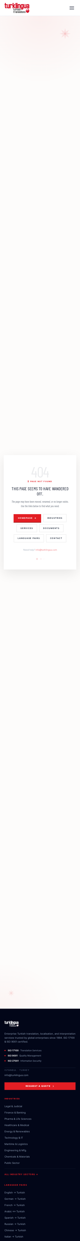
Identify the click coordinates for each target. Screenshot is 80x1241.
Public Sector (12, 1162)
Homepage (27, 518)
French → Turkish (14, 1205)
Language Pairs (29, 538)
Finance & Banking (15, 1112)
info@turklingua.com (46, 549)
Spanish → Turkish (15, 1217)
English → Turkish (14, 1192)
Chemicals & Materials (17, 1156)
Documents (51, 528)
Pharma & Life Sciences (17, 1118)
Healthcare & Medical (16, 1125)
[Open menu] (72, 8)
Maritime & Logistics (16, 1144)
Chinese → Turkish (15, 1230)
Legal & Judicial (13, 1106)
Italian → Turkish (13, 1236)
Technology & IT (13, 1137)
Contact (56, 538)
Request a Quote (38, 1086)
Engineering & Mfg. (15, 1150)
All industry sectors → (21, 1174)
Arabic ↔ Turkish (14, 1211)
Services (26, 528)
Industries (55, 518)
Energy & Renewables (17, 1131)
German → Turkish (15, 1198)
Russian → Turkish (14, 1223)
